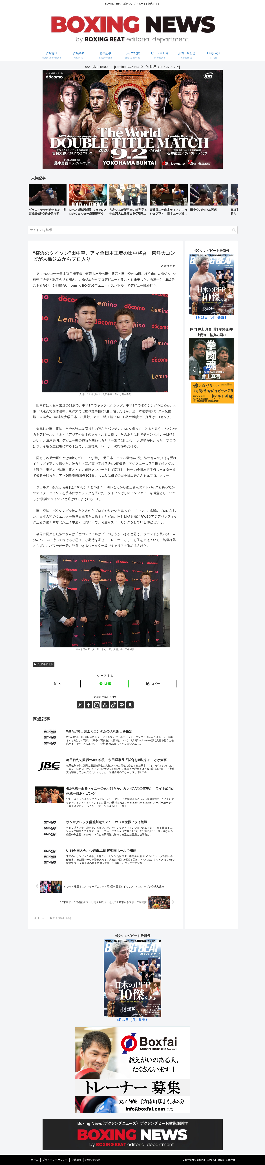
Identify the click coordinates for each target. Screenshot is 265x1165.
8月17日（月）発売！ (211, 317)
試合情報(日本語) (45, 664)
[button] (231, 200)
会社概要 (76, 1159)
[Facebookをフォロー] (88, 704)
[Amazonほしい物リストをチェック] (130, 704)
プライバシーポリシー (55, 1159)
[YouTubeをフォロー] (105, 704)
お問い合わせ (92, 1159)
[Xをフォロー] (80, 704)
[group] (47, 201)
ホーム (35, 1159)
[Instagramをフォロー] (96, 704)
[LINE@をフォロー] (121, 704)
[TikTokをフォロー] (113, 704)
